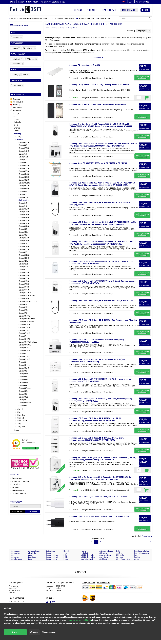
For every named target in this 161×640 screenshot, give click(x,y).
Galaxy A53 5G (24, 177)
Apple (30, 555)
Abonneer (33, 511)
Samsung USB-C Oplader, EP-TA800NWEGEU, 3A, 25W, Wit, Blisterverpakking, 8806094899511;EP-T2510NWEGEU (101, 262)
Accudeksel (15, 557)
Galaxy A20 (23, 270)
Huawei (16, 119)
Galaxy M (19, 409)
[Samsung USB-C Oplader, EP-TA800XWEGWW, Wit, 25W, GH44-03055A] (55, 503)
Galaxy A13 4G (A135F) (27, 296)
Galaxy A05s (23, 374)
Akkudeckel (32, 553)
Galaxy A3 (22, 362)
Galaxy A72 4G (24, 151)
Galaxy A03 (23, 394)
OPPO (16, 125)
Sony (135, 555)
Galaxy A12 (23, 304)
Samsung (18, 37)
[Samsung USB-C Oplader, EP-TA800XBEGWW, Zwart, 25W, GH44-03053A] (55, 523)
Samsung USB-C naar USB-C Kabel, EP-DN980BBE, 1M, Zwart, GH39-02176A (101, 301)
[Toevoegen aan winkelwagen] (146, 97)
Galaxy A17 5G (24, 273)
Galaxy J (19, 412)
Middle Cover (103, 557)
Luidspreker (103, 553)
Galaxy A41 (23, 203)
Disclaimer (15, 487)
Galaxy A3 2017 (24, 356)
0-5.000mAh (18, 86)
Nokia (118, 551)
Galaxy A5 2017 (24, 348)
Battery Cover (50, 551)
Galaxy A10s (23, 310)
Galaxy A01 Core (25, 403)
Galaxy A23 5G (24, 249)
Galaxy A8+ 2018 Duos (27, 319)
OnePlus (17, 128)
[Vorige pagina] (92, 542)
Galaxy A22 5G (24, 255)
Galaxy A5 (22, 354)
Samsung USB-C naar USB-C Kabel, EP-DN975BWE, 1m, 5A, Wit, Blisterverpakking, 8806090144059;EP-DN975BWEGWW (95, 419)
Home (47, 28)
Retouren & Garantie (18, 493)
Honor (16, 116)
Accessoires (17, 108)
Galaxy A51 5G (24, 189)
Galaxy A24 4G (24, 246)
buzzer (136, 559)
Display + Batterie (52, 555)
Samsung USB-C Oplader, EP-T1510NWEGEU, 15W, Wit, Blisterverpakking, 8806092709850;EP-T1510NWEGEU (100, 380)
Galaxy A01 (23, 406)
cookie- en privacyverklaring (78, 620)
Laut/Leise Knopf (87, 559)
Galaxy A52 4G (24, 186)
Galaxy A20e (23, 264)
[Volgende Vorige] (150, 542)
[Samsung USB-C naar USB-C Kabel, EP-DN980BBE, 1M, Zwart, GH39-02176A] (55, 307)
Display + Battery (52, 559)
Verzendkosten (147, 536)
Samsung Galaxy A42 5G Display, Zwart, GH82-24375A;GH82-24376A (97, 104)
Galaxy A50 (23, 194)
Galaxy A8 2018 (24, 325)
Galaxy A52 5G (24, 180)
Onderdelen (16, 111)
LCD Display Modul (87, 555)
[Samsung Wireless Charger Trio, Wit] (55, 71)
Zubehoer (137, 557)
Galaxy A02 (23, 400)
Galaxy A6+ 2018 (25, 345)
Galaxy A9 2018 (24, 316)
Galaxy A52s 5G (24, 183)
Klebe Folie (85, 553)
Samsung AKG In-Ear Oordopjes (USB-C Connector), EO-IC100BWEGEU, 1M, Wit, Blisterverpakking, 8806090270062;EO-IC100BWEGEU (102, 459)
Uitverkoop (16, 105)
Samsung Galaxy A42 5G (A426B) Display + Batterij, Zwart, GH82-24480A (99, 85)
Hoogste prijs (141, 31)
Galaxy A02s (23, 397)
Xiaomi (16, 430)
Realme (16, 131)
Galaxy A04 (23, 385)
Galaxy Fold (20, 427)
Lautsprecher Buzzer (106, 551)
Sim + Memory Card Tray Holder (123, 559)
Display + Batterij (52, 557)
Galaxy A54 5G (24, 174)
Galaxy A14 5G (24, 287)
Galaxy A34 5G (24, 218)
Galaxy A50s (23, 197)
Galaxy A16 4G (24, 281)
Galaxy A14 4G (24, 290)
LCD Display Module (88, 557)
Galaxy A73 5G (24, 148)
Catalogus (16, 99)
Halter (66, 555)
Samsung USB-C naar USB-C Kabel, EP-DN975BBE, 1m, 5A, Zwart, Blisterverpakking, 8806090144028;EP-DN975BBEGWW (96, 439)
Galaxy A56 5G (24, 168)
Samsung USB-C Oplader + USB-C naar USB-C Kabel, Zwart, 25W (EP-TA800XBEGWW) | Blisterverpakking (98, 341)
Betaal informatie (17, 490)
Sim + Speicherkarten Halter (141, 551)
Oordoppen (18, 64)
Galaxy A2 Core (24, 365)
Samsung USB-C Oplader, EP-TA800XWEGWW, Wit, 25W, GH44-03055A (98, 497)
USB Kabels (31, 59)
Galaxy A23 (23, 252)
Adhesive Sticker (34, 551)
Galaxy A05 (23, 377)
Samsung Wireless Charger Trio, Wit (84, 65)
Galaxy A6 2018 (24, 339)
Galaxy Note (20, 415)
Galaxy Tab (20, 418)
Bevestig (15, 632)
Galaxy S (19, 137)
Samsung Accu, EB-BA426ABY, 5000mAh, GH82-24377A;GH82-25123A (98, 163)
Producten (92, 10)
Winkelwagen (142, 2)
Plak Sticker (120, 555)
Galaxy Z (19, 424)
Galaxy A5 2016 (24, 351)
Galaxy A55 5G (24, 171)
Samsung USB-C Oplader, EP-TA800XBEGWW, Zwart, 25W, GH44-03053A (99, 516)
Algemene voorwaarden (20, 481)
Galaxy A (19, 139)
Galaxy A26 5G (24, 241)
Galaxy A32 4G (24, 226)
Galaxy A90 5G (24, 142)
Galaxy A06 (23, 371)
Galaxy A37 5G (24, 209)
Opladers (17, 59)
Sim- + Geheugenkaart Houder (141, 553)
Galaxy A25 (23, 244)
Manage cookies (49, 632)
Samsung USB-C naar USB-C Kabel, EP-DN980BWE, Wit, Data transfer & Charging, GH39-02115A (103, 321)
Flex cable (67, 551)
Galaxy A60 (23, 163)
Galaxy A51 (23, 192)
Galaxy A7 (22, 336)
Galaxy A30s (23, 232)
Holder (66, 557)
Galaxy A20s (23, 267)
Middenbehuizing (105, 555)
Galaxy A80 (23, 145)
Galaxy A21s (23, 261)
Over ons (77, 10)
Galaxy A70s (23, 157)
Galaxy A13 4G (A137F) (27, 293)
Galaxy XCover (21, 421)
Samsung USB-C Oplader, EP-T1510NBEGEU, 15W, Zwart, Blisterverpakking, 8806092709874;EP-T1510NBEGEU (101, 400)
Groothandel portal (20, 25)
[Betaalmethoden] (109, 587)
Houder (66, 559)
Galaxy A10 (23, 313)
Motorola (17, 122)
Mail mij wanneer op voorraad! (142, 77)
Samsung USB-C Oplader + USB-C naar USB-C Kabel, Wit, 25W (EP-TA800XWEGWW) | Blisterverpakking (97, 360)
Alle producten (17, 102)
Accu (12, 555)
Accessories (15, 553)
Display (16, 48)
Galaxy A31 (23, 229)
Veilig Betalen (88, 582)
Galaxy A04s (23, 382)
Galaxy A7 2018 (24, 327)
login (145, 10)
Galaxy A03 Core (25, 388)
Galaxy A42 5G (24, 200)
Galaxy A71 (23, 154)
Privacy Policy (16, 484)
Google (16, 113)
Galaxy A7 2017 (24, 330)
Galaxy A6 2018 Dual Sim (28, 342)
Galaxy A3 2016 (24, 359)
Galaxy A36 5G (24, 212)
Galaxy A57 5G (24, 165)
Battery (30, 559)
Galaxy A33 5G (24, 220)
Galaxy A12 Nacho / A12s (28, 301)
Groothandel (130, 10)
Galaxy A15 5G (24, 284)
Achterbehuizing (16, 559)
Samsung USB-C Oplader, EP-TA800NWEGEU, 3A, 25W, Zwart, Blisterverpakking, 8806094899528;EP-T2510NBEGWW (102, 282)
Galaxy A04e (23, 380)
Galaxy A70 (23, 160)
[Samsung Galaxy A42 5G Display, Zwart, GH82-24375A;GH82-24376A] (55, 111)
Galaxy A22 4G (24, 258)
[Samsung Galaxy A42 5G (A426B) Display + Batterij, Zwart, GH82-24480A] (55, 91)
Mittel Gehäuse (104, 559)
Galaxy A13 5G (24, 299)
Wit (26, 75)
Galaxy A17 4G (24, 275)
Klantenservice (109, 10)
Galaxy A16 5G (24, 278)
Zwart (16, 75)
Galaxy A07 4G (24, 368)
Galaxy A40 (23, 206)
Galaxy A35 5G (24, 215)
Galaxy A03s (23, 391)
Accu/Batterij (30, 48)
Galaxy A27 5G (24, 238)
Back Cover (32, 557)
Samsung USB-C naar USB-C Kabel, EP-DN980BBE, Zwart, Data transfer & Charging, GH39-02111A (99, 203)
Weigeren (34, 632)
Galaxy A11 (23, 307)
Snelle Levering (104, 582)
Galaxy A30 (23, 235)
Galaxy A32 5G (24, 223)
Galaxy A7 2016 (24, 333)
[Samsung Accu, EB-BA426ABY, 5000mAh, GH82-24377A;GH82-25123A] (55, 169)
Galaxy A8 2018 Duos (26, 322)
